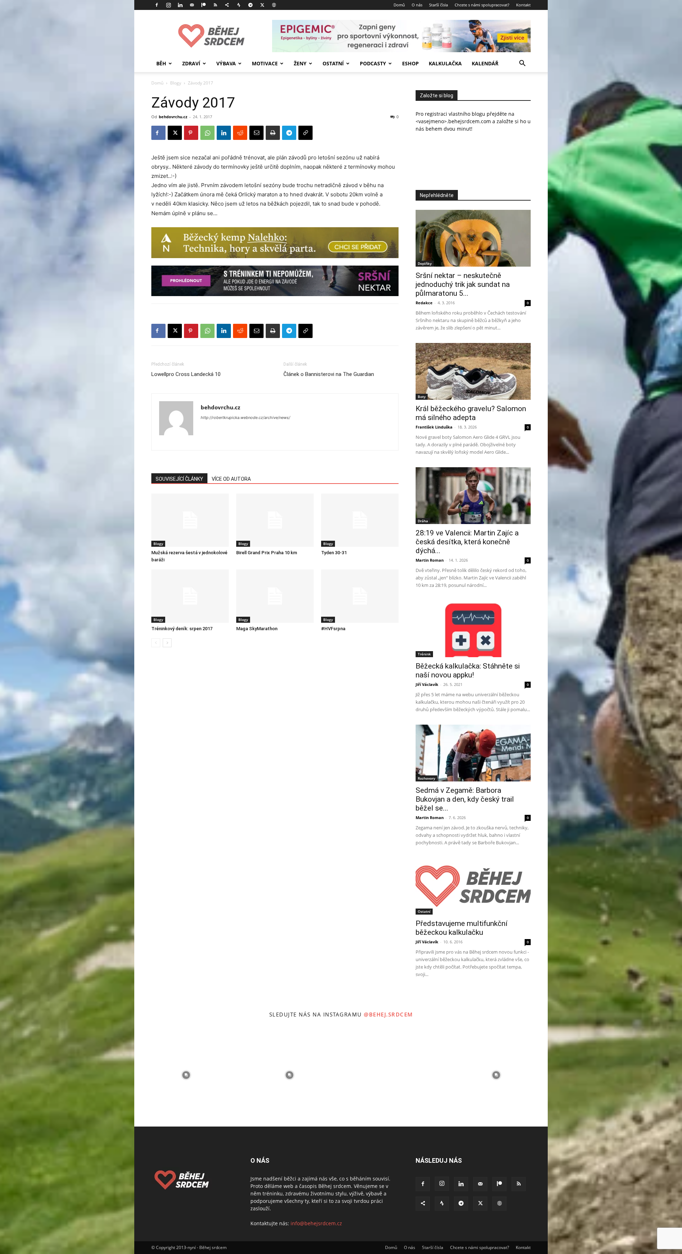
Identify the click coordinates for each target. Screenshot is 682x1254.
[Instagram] (168, 5)
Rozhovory (426, 778)
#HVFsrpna (333, 628)
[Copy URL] (305, 133)
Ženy (300, 63)
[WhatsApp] (207, 133)
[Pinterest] (191, 133)
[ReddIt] (240, 133)
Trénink (424, 653)
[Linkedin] (180, 5)
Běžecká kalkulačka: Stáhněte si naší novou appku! (468, 670)
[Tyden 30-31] (360, 520)
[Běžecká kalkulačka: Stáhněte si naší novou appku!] (473, 628)
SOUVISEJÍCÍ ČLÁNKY (179, 479)
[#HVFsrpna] (360, 596)
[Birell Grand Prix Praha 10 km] (275, 520)
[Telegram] (250, 5)
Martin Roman (430, 560)
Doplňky (425, 263)
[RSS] (215, 5)
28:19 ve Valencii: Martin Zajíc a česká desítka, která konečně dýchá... (467, 542)
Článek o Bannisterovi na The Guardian (328, 374)
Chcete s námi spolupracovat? (482, 4)
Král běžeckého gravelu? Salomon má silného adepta (471, 413)
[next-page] (167, 642)
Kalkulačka (445, 63)
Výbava (226, 63)
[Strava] (238, 5)
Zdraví (191, 63)
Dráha (423, 520)
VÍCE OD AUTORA (231, 479)
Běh (161, 63)
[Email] (256, 133)
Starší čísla (438, 4)
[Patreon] (203, 5)
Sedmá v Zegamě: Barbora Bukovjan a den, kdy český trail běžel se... (465, 799)
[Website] (274, 5)
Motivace (265, 63)
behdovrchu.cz (173, 116)
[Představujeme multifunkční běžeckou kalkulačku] (473, 886)
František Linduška (434, 427)
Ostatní (333, 63)
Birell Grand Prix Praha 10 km (266, 552)
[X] (262, 5)
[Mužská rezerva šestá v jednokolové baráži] (190, 520)
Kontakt (523, 4)
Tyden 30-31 (334, 552)
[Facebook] (156, 5)
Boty (422, 396)
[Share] (227, 5)
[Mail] (191, 5)
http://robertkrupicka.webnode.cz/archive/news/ (245, 417)
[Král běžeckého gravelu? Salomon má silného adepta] (473, 371)
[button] (522, 64)
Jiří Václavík (427, 684)
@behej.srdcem (388, 1014)
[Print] (273, 133)
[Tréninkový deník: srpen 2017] (190, 596)
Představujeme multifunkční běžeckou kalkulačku (462, 928)
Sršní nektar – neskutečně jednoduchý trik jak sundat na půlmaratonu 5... (463, 284)
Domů (399, 4)
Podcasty (373, 63)
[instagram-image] (186, 1075)
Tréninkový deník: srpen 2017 (181, 628)
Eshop (410, 63)
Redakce (424, 302)
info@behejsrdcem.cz (316, 1223)
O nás (417, 4)
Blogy (175, 83)
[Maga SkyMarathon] (275, 596)
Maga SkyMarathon (256, 628)
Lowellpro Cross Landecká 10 (186, 374)
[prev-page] (155, 642)
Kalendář (485, 63)
